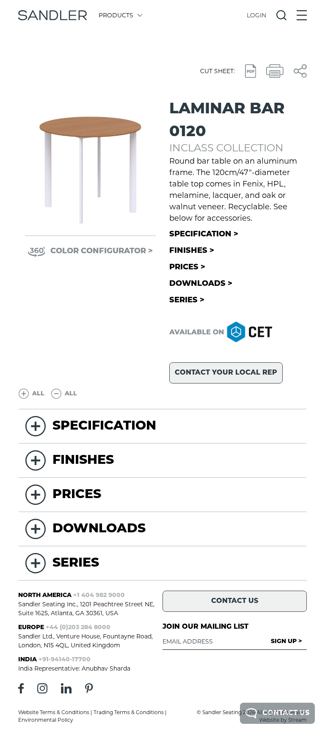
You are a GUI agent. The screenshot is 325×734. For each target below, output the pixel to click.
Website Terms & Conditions (53, 712)
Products (116, 15)
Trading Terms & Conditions (129, 712)
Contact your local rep (226, 373)
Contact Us (285, 713)
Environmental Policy (45, 720)
